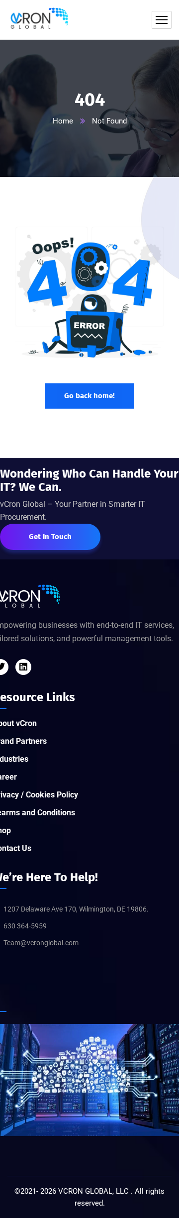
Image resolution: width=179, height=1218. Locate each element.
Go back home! (89, 395)
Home (63, 121)
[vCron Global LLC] (37, 19)
